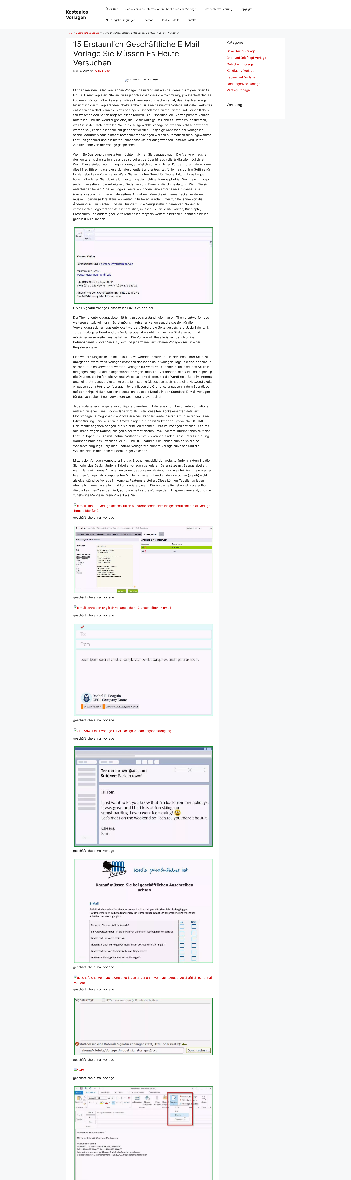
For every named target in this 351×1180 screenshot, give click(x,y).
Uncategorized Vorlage (87, 32)
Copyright (245, 9)
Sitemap (148, 20)
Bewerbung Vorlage (241, 51)
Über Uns (112, 9)
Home (71, 32)
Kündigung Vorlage (240, 70)
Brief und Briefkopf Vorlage (246, 58)
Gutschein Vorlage (240, 64)
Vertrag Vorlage (238, 90)
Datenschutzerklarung (217, 9)
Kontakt (191, 20)
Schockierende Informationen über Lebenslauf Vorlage (160, 9)
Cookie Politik (170, 20)
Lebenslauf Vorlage (241, 77)
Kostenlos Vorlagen (77, 14)
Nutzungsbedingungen (120, 20)
